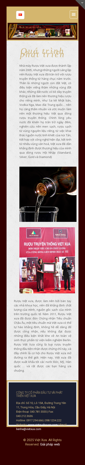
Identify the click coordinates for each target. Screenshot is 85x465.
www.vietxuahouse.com (43, 424)
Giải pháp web (50, 444)
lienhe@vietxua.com (28, 429)
